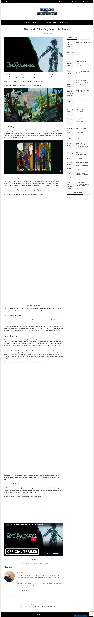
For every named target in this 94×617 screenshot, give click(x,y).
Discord (41, 563)
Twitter (31, 563)
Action (11, 597)
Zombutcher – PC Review (82, 99)
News (28, 22)
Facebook (27, 563)
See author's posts (23, 590)
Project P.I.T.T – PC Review (83, 42)
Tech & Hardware (52, 22)
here (40, 81)
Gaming (42, 22)
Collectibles (64, 22)
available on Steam (25, 77)
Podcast (46, 563)
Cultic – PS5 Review (81, 109)
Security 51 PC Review (82, 119)
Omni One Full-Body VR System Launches (45, 605)
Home (60, 1)
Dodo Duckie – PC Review (83, 52)
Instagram (36, 563)
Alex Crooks (21, 572)
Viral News (48, 614)
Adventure (16, 597)
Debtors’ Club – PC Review (26, 605)
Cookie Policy (82, 1)
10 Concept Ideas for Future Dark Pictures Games (81, 154)
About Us (65, 1)
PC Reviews (13, 595)
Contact (87, 1)
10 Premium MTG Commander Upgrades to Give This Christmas (82, 184)
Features (35, 22)
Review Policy (75, 1)
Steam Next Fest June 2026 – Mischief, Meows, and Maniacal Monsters (82, 145)
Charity (69, 1)
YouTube (22, 563)
